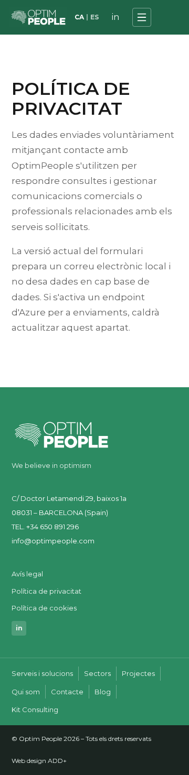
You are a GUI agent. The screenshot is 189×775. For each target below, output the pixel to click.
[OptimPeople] (38, 17)
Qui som (26, 691)
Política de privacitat (46, 591)
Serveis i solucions (42, 673)
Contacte (67, 691)
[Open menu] (141, 17)
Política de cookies (44, 608)
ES (94, 17)
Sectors (97, 673)
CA (79, 17)
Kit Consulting (35, 709)
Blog (102, 691)
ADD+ (57, 761)
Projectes (138, 673)
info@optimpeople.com (53, 541)
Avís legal (27, 574)
